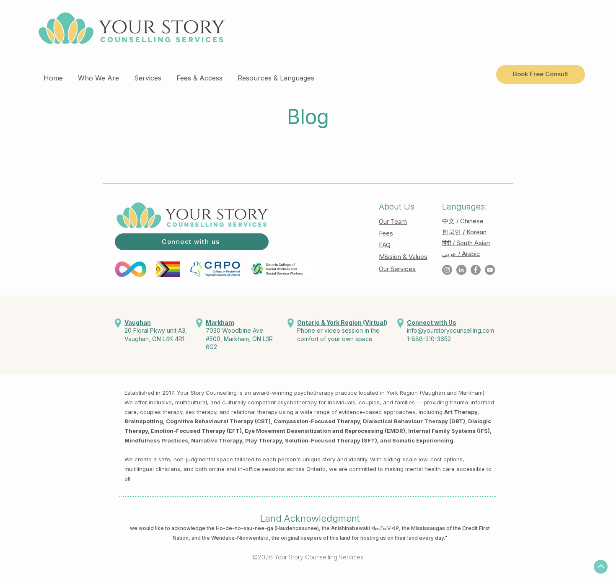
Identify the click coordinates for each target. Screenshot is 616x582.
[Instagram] (447, 270)
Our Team (393, 221)
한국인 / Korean (464, 232)
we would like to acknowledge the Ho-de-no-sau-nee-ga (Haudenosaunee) (224, 528)
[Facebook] (476, 270)
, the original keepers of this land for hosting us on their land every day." (358, 538)
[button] (98, 74)
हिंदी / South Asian (466, 243)
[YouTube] (490, 270)
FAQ (385, 245)
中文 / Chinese (463, 221)
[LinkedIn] (461, 270)
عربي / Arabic (461, 254)
